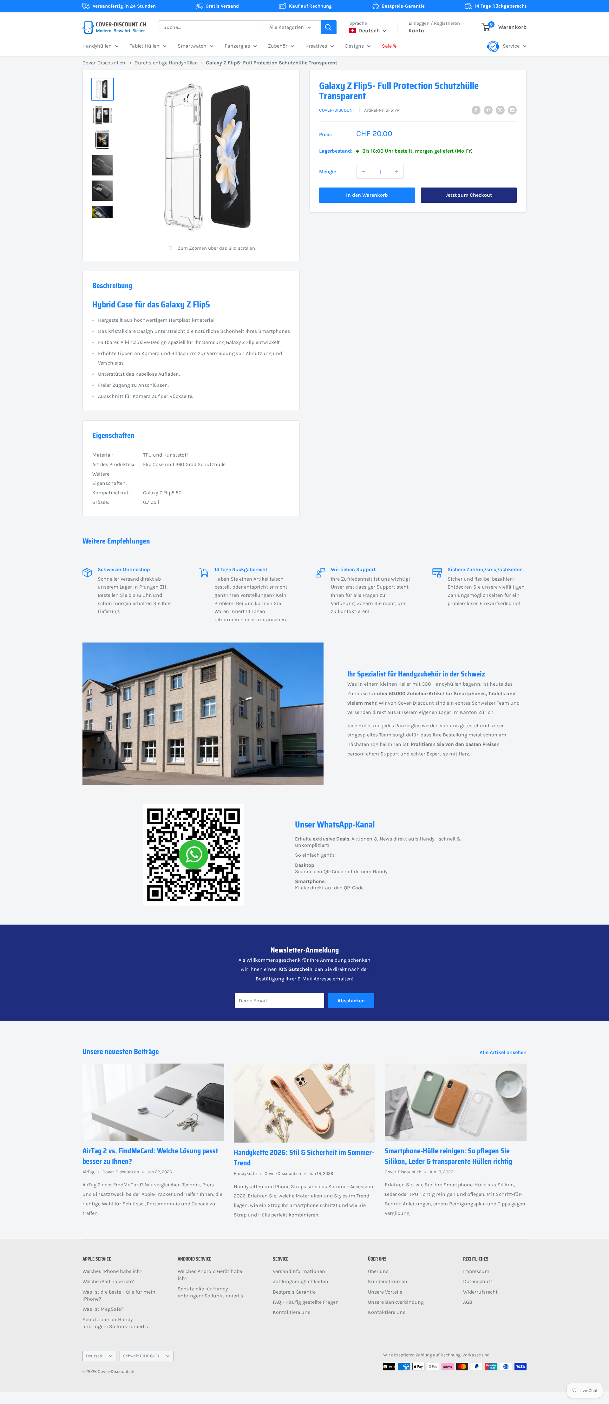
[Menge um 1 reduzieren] (363, 171)
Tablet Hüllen (145, 46)
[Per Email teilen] (512, 110)
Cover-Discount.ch (103, 63)
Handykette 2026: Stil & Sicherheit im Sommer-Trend (304, 1158)
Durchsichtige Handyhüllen (166, 63)
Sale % (389, 46)
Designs (354, 46)
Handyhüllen (97, 46)
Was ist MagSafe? (102, 1309)
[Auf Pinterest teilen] (488, 110)
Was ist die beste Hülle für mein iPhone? (118, 1295)
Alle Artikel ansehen (504, 1052)
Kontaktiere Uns (386, 1312)
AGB (467, 1302)
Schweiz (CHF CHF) (141, 1356)
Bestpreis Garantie (294, 1292)
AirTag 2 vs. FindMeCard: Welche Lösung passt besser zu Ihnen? (150, 1156)
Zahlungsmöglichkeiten (300, 1281)
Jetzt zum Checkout (469, 195)
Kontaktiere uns (291, 1312)
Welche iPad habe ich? (108, 1281)
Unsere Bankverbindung (396, 1302)
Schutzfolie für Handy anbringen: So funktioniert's (115, 1322)
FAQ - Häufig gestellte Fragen (306, 1302)
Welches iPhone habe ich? (112, 1271)
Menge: (327, 171)
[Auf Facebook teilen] (476, 110)
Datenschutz (478, 1281)
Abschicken (351, 1001)
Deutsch (94, 1356)
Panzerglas (237, 46)
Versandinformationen (299, 1271)
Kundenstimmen (387, 1281)
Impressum (476, 1271)
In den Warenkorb (367, 195)
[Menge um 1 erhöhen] (396, 171)
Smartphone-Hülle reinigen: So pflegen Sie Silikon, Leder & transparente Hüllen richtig (448, 1156)
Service (511, 46)
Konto (416, 30)
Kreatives (316, 46)
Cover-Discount (337, 110)
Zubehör (277, 46)
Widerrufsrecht (480, 1292)
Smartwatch (192, 46)
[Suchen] (329, 27)
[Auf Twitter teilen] (500, 110)
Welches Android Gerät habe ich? (210, 1274)
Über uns (378, 1271)
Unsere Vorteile (385, 1292)
